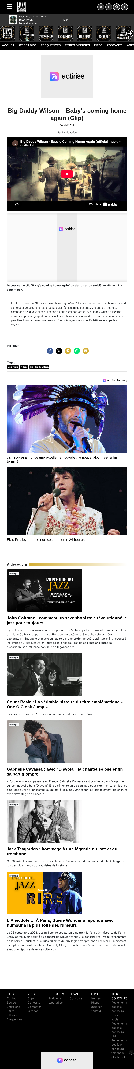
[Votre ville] (100, 6)
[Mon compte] (124, 6)
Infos (98, 45)
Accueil (8, 45)
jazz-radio (13, 367)
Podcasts (115, 45)
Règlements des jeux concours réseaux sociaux (119, 1011)
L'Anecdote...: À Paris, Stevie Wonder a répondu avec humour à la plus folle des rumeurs (60, 923)
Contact (12, 998)
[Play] (4, 31)
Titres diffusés (77, 45)
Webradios (28, 45)
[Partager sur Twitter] (58, 352)
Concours (76, 998)
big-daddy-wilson (39, 367)
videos (24, 367)
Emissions (13, 1006)
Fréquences (51, 45)
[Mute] (65, 19)
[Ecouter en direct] (108, 6)
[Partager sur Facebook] (49, 352)
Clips (31, 998)
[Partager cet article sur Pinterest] (67, 352)
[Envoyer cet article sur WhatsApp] (76, 352)
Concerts (34, 1002)
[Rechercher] (116, 6)
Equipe (11, 1002)
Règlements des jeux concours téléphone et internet (119, 1049)
